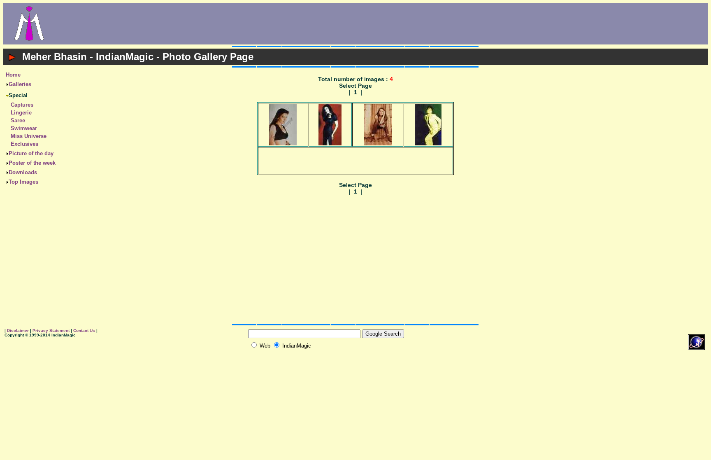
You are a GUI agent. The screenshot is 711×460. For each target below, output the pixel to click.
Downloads (23, 172)
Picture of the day (31, 153)
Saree (18, 120)
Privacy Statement (51, 330)
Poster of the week (32, 163)
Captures (22, 105)
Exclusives (24, 144)
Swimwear (24, 128)
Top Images (23, 182)
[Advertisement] (381, 23)
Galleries (20, 84)
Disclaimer (18, 330)
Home (13, 75)
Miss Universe (28, 136)
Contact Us (84, 330)
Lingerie (21, 113)
